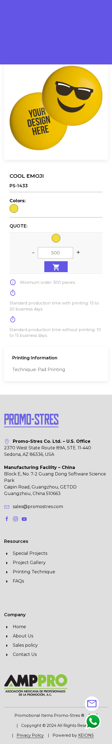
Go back (20, 47)
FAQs (17, 581)
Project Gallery (28, 562)
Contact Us (23, 654)
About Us (21, 636)
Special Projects (28, 553)
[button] (93, 721)
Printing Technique (32, 571)
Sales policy (24, 645)
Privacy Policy (30, 735)
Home (18, 626)
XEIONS (86, 735)
